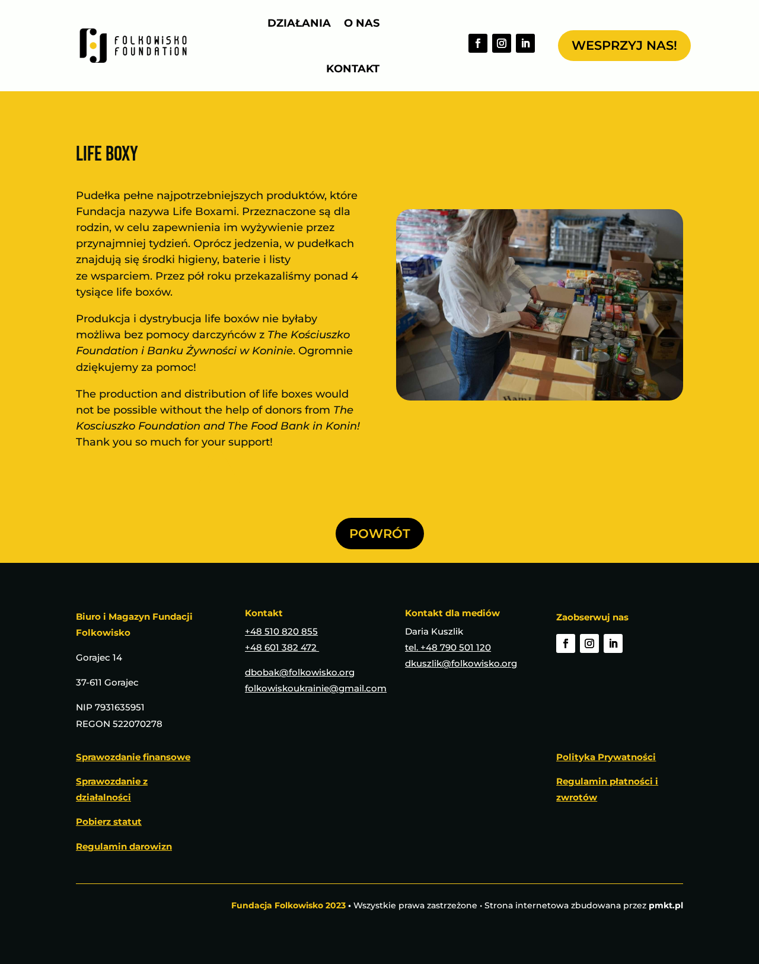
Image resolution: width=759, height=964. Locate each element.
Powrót (379, 533)
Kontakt (353, 68)
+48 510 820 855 (281, 631)
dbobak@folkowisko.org (300, 672)
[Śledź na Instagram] (501, 43)
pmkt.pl (666, 905)
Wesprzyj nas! (624, 45)
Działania (299, 23)
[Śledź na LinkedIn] (525, 43)
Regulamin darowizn (124, 846)
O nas (362, 23)
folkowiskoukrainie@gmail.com (316, 688)
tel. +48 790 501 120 (448, 647)
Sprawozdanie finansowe (133, 757)
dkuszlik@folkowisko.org (461, 663)
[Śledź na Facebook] (477, 43)
